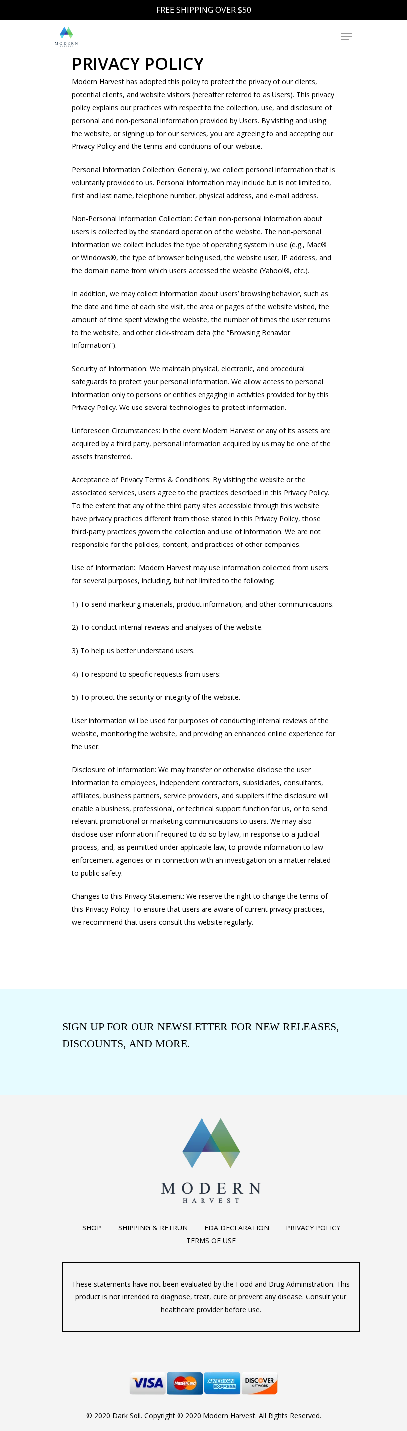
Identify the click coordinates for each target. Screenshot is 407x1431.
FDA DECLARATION (236, 1227)
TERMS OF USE (211, 1240)
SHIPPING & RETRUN (153, 1227)
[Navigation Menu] (346, 37)
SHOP (91, 1227)
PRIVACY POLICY (313, 1227)
